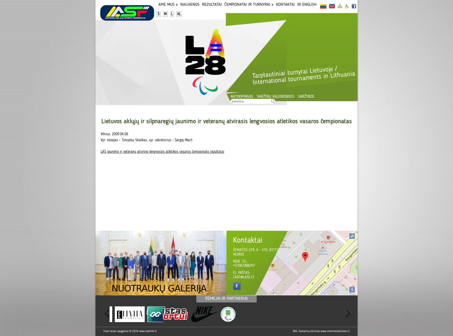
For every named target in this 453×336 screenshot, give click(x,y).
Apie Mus (168, 5)
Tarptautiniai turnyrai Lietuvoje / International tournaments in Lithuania (303, 76)
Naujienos (189, 5)
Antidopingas (241, 97)
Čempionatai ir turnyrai (248, 5)
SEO (295, 331)
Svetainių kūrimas (309, 331)
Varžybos (306, 97)
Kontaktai (285, 5)
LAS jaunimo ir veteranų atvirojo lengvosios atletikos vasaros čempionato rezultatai (162, 152)
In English (306, 5)
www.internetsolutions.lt (335, 331)
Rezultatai (212, 5)
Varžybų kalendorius (275, 97)
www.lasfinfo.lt (148, 331)
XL (179, 14)
